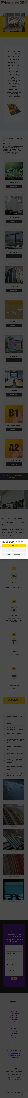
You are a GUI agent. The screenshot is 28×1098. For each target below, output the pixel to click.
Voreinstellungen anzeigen (14, 554)
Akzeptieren (14, 545)
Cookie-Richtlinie (8, 556)
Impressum (21, 556)
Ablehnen (14, 550)
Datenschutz (15, 556)
